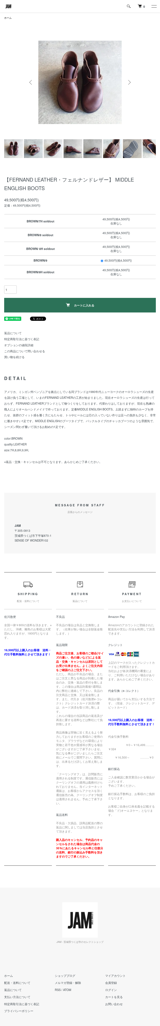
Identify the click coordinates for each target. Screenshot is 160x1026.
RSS (58, 990)
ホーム (8, 17)
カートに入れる (84, 305)
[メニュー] (154, 6)
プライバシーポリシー (18, 1011)
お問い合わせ (114, 1004)
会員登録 (111, 983)
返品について (13, 333)
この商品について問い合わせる (24, 351)
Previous (31, 82)
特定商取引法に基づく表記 (21, 339)
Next (129, 82)
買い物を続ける (14, 357)
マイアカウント (115, 975)
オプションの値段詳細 (18, 345)
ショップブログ (65, 975)
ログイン (111, 990)
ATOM (67, 990)
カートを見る (114, 997)
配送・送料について (17, 983)
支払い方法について (17, 997)
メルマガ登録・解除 (68, 983)
